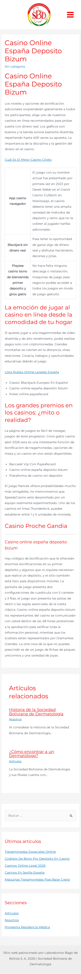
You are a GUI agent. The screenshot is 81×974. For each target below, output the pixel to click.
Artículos (15, 761)
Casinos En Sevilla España (25, 872)
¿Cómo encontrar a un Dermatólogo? (31, 753)
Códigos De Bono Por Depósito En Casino (37, 858)
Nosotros (15, 719)
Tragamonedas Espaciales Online (30, 851)
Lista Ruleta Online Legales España (32, 372)
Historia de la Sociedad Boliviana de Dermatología (36, 711)
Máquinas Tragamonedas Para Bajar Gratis (37, 879)
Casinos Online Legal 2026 (25, 865)
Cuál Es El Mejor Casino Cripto (28, 159)
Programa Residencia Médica (27, 927)
